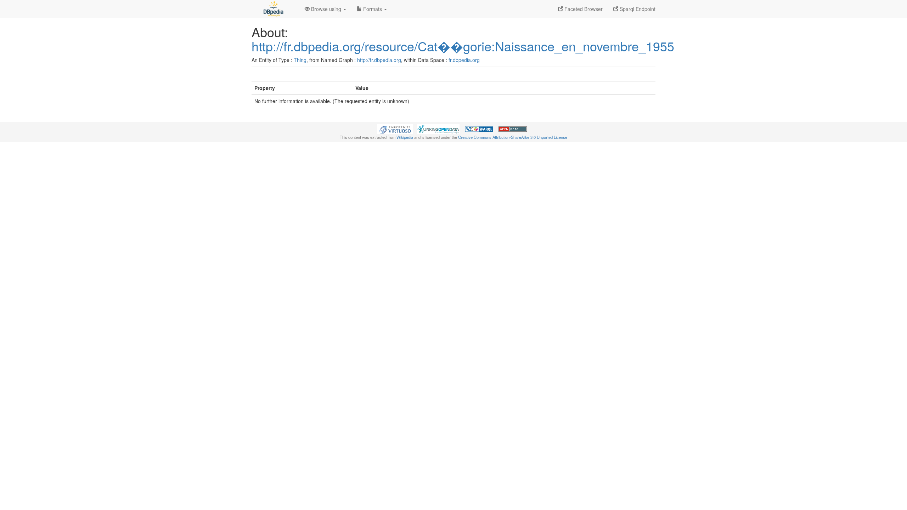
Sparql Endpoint (636, 8)
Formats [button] (372, 8)
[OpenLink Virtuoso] (395, 128)
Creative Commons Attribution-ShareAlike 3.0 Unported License (512, 137)
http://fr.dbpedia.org (379, 59)
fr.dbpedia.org (464, 59)
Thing (300, 59)
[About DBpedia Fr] (272, 9)
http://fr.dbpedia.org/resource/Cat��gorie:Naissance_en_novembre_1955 (463, 46)
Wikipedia (404, 137)
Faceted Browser (583, 8)
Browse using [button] (326, 8)
